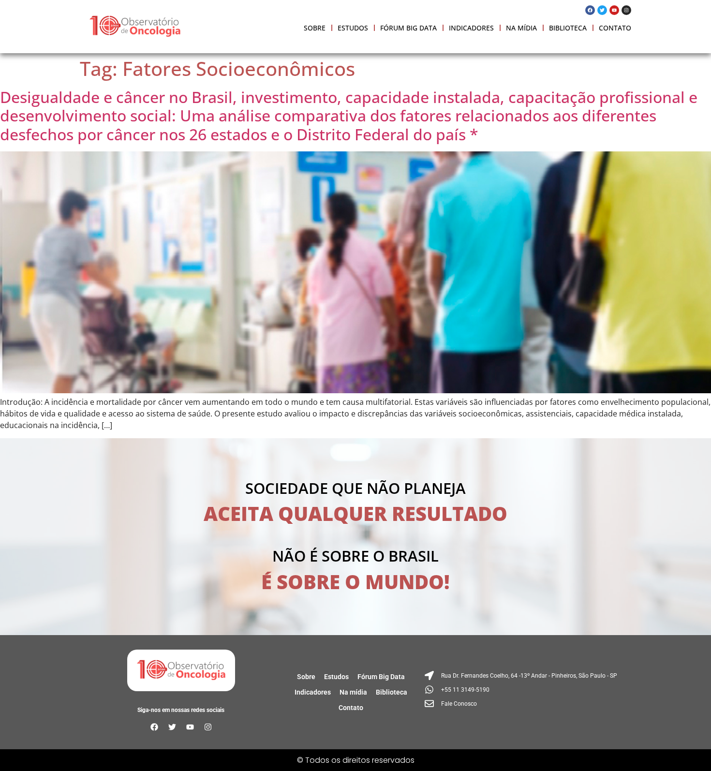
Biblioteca (568, 27)
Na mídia (521, 27)
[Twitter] (602, 10)
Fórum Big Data (408, 27)
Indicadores (471, 27)
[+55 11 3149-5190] (522, 689)
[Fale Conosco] (522, 703)
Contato (615, 27)
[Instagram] (626, 10)
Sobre (315, 27)
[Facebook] (590, 10)
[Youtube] (614, 10)
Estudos (353, 27)
